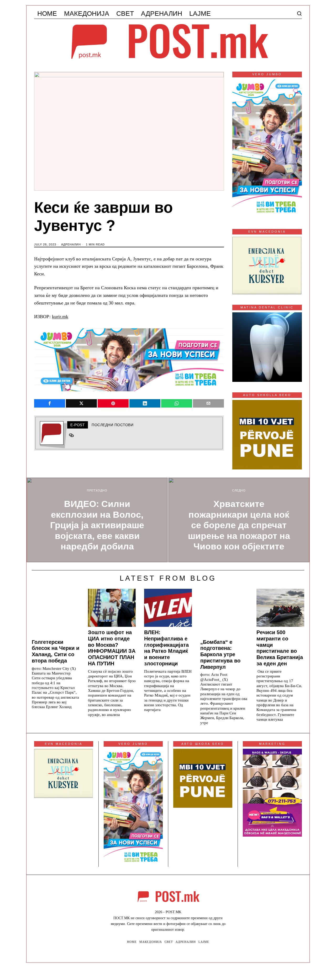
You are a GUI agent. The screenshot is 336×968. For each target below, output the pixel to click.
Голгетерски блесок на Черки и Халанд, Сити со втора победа (55, 651)
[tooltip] (49, 403)
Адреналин (71, 244)
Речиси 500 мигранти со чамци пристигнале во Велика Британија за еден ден (279, 647)
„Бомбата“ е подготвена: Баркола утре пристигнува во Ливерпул (220, 654)
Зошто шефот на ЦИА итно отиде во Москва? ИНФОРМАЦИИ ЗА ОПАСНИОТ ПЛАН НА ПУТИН (111, 647)
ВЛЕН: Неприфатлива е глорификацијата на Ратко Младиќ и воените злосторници (166, 647)
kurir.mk (60, 316)
